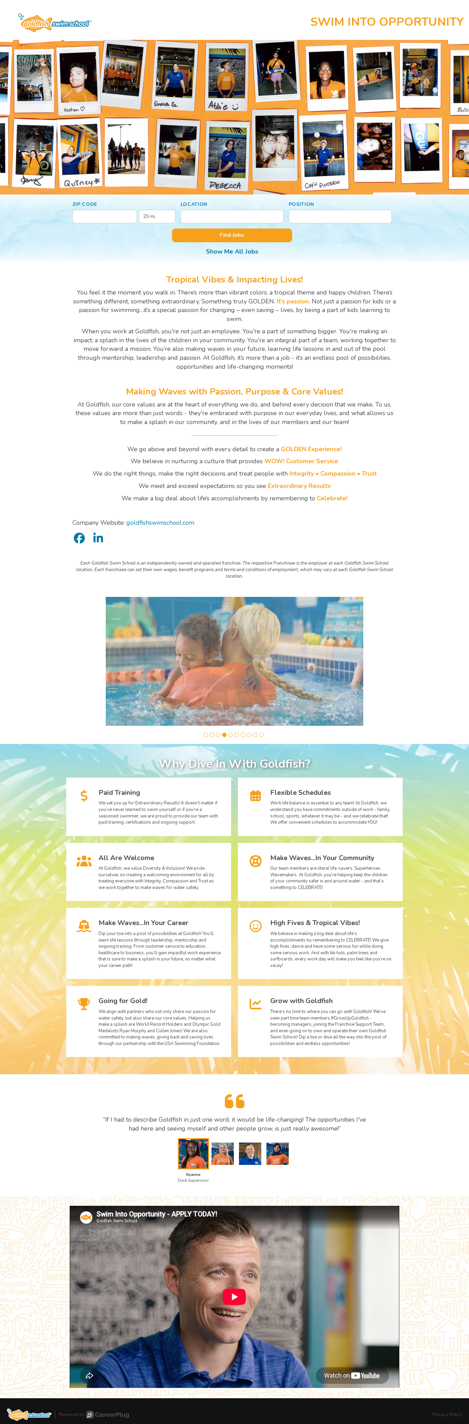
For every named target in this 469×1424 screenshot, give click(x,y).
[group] (234, 661)
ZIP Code (85, 204)
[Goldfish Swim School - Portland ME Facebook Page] (79, 538)
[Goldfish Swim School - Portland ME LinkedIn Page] (98, 538)
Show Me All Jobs (232, 251)
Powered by (72, 1414)
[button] (206, 735)
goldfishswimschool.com (160, 523)
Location (194, 204)
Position (301, 204)
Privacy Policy (447, 1414)
